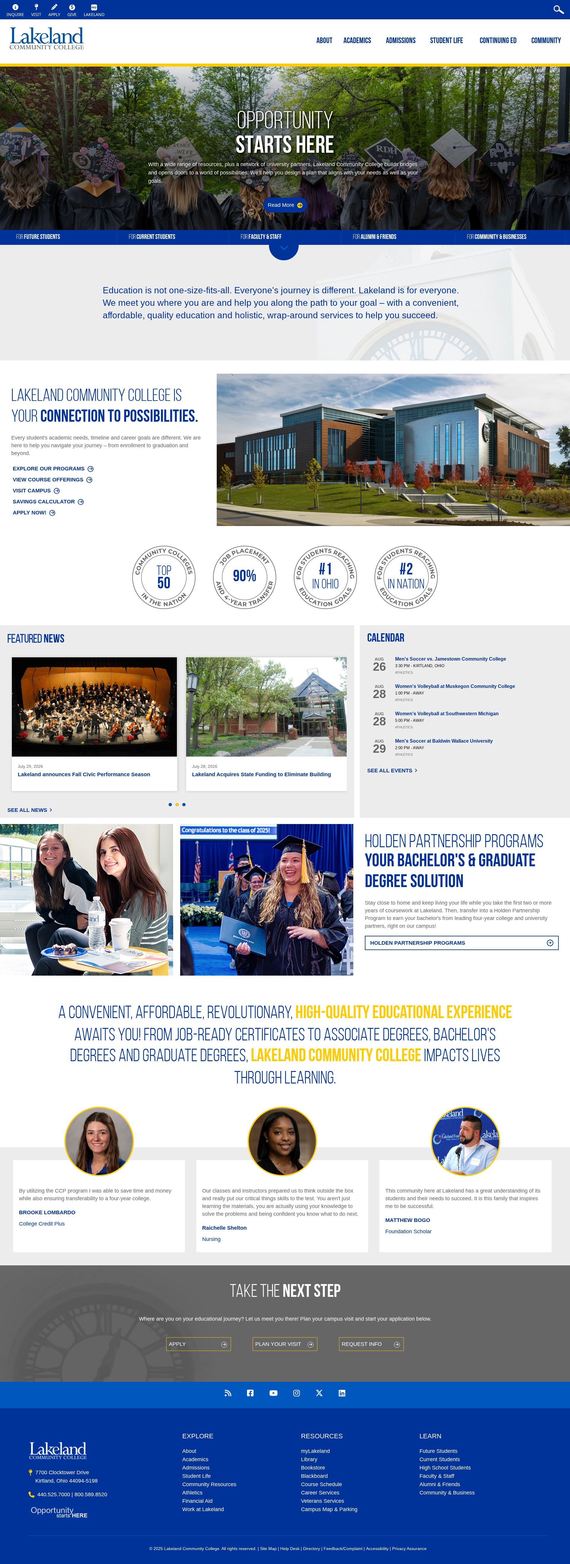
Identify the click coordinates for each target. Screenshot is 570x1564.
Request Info (362, 1344)
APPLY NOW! (29, 513)
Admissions (401, 41)
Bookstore (313, 1468)
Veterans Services (322, 1501)
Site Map (268, 1548)
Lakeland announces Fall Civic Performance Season (84, 774)
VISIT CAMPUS (32, 491)
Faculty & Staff (436, 1476)
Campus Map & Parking (329, 1509)
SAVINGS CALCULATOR (44, 502)
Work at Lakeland (203, 1509)
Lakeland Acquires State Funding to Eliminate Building (261, 774)
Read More (282, 205)
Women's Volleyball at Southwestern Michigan (447, 713)
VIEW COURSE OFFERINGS (48, 480)
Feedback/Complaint (343, 1548)
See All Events (389, 771)
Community (546, 41)
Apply (177, 1344)
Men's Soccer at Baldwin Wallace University (444, 741)
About (189, 1451)
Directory (311, 1548)
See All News (27, 810)
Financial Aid (197, 1501)
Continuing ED (498, 41)
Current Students (439, 1459)
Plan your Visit (278, 1344)
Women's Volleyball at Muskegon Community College (455, 686)
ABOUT (324, 41)
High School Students (445, 1468)
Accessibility (377, 1548)
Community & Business (447, 1493)
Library (309, 1459)
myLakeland (46, 40)
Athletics (192, 1493)
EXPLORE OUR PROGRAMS (49, 469)
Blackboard (314, 1476)
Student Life (446, 41)
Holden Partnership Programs (417, 943)
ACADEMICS (357, 41)
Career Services (320, 1493)
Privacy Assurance (409, 1548)
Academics (195, 1459)
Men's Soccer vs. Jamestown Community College (450, 658)
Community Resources (209, 1484)
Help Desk (290, 1548)
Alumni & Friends (439, 1484)
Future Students (438, 1451)
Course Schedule (321, 1484)
